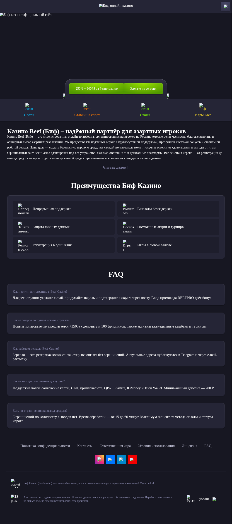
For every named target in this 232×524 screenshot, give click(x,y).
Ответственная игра (115, 446)
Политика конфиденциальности (45, 446)
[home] (116, 6)
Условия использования (156, 446)
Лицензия (189, 446)
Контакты (84, 446)
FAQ (208, 446)
